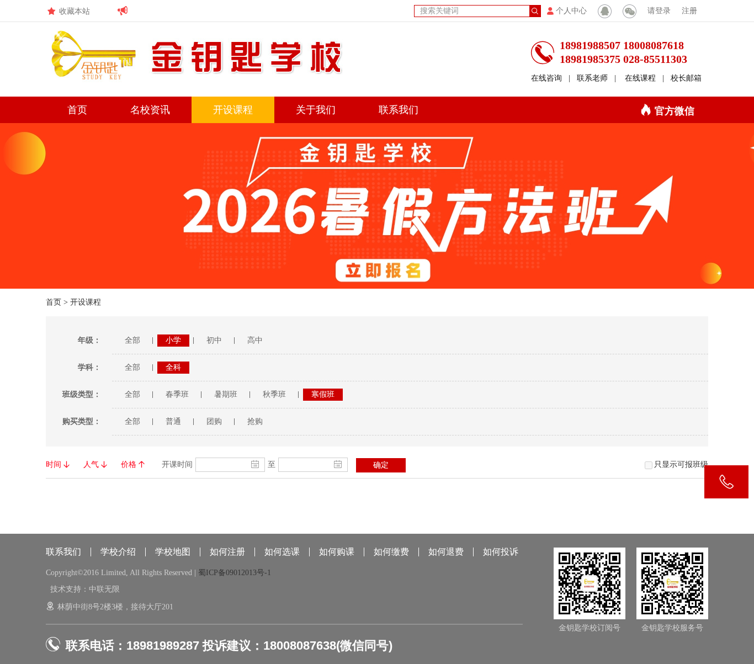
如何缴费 (391, 552)
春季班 (177, 394)
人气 (91, 464)
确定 (381, 465)
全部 (132, 340)
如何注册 (227, 552)
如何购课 (336, 552)
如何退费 (446, 552)
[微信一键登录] (629, 11)
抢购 (255, 421)
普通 (173, 421)
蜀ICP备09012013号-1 (234, 573)
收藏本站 (74, 11)
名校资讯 (150, 109)
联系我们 (398, 109)
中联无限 (104, 589)
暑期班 (225, 394)
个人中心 (571, 11)
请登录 (659, 11)
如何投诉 (500, 552)
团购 (214, 421)
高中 (255, 340)
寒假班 (322, 394)
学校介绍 (118, 552)
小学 (173, 340)
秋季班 (274, 394)
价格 (128, 464)
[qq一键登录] (605, 11)
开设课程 (233, 109)
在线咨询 (546, 78)
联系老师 (592, 78)
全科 (173, 367)
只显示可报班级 (681, 464)
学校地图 (172, 552)
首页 (77, 109)
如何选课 (282, 552)
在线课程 (640, 78)
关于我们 (316, 109)
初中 (214, 340)
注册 (689, 11)
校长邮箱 (686, 78)
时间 (53, 464)
